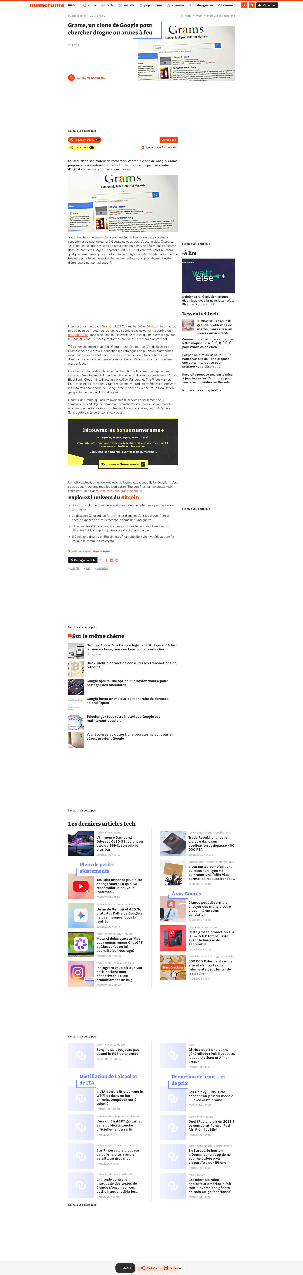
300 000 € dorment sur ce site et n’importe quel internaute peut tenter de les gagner (210, 967)
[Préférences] (252, 5)
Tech (188, 15)
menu (72, 5)
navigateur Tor (78, 335)
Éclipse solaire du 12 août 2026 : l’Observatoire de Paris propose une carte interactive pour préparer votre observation (206, 360)
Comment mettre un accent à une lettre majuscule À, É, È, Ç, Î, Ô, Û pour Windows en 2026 (207, 343)
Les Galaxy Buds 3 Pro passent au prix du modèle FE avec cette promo (210, 1096)
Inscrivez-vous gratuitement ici (121, 491)
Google (74, 568)
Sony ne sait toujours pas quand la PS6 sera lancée (117, 1052)
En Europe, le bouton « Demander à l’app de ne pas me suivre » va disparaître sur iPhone (209, 1157)
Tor (88, 568)
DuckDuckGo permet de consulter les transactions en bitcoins (131, 665)
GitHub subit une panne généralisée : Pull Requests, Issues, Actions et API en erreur (211, 1056)
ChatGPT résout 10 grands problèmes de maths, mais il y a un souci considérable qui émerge (214, 327)
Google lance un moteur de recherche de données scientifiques (128, 701)
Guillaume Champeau (91, 77)
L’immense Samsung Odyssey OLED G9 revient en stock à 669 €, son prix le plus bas (119, 843)
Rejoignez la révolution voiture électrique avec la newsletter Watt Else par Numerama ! (208, 300)
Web (199, 15)
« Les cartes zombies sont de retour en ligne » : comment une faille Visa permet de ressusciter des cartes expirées (210, 873)
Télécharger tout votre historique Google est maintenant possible (123, 719)
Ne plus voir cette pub (82, 131)
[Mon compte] (244, 5)
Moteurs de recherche (221, 15)
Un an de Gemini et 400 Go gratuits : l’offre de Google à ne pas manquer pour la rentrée (119, 915)
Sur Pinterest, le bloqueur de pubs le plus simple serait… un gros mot (117, 1154)
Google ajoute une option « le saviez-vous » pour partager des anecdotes (127, 683)
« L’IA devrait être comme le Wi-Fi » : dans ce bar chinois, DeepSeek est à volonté (119, 1098)
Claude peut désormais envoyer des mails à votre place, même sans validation (209, 908)
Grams (106, 326)
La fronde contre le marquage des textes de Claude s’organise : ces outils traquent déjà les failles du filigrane (116, 1185)
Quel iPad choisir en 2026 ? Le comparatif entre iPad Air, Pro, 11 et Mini (211, 1125)
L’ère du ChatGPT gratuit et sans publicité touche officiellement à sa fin (119, 1125)
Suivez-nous (169, 139)
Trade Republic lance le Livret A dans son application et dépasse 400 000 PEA (211, 843)
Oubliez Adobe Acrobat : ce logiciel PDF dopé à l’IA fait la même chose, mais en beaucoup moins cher (132, 647)
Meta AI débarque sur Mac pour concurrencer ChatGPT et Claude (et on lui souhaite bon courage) (119, 945)
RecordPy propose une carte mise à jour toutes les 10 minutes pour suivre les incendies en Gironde (207, 378)
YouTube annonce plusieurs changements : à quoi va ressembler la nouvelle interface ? (119, 886)
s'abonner (269, 5)
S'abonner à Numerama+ (120, 464)
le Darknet (75, 339)
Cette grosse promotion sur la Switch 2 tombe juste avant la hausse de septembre (211, 938)
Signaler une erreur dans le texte (89, 551)
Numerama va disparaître (201, 390)
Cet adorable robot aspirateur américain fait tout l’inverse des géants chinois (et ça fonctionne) (210, 1186)
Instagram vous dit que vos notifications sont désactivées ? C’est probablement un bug (119, 974)
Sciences (102, 568)
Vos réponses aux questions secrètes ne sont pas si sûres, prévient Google (130, 736)
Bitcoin (130, 497)
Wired (150, 326)
